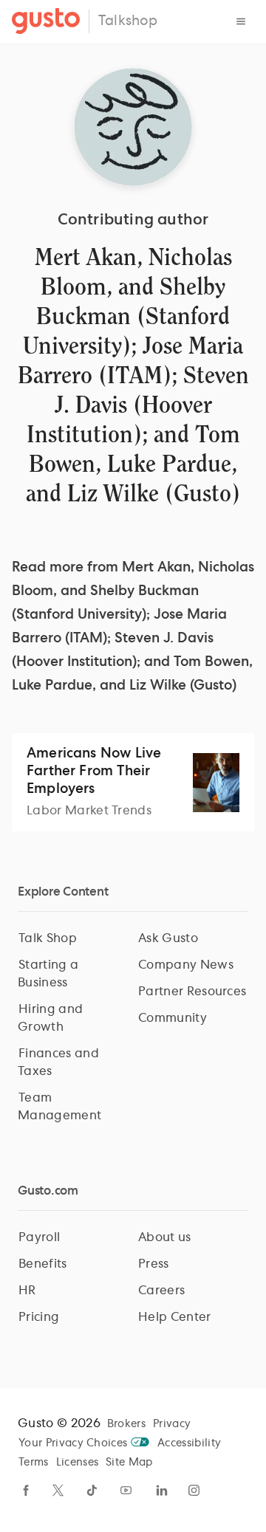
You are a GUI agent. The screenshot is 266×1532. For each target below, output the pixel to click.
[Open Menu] (241, 21)
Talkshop (127, 21)
